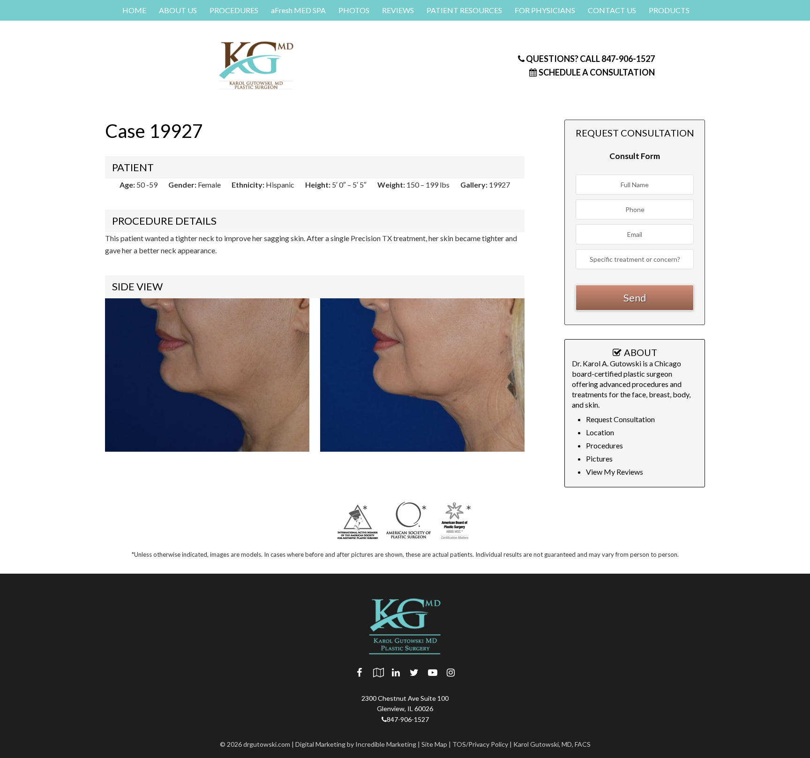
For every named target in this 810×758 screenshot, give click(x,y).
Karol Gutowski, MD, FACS (552, 744)
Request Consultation (620, 419)
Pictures (599, 458)
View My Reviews (614, 471)
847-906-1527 (590, 58)
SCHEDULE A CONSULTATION (596, 72)
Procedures (604, 445)
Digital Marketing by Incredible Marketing (355, 744)
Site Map (434, 744)
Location (600, 432)
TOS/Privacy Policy (480, 744)
